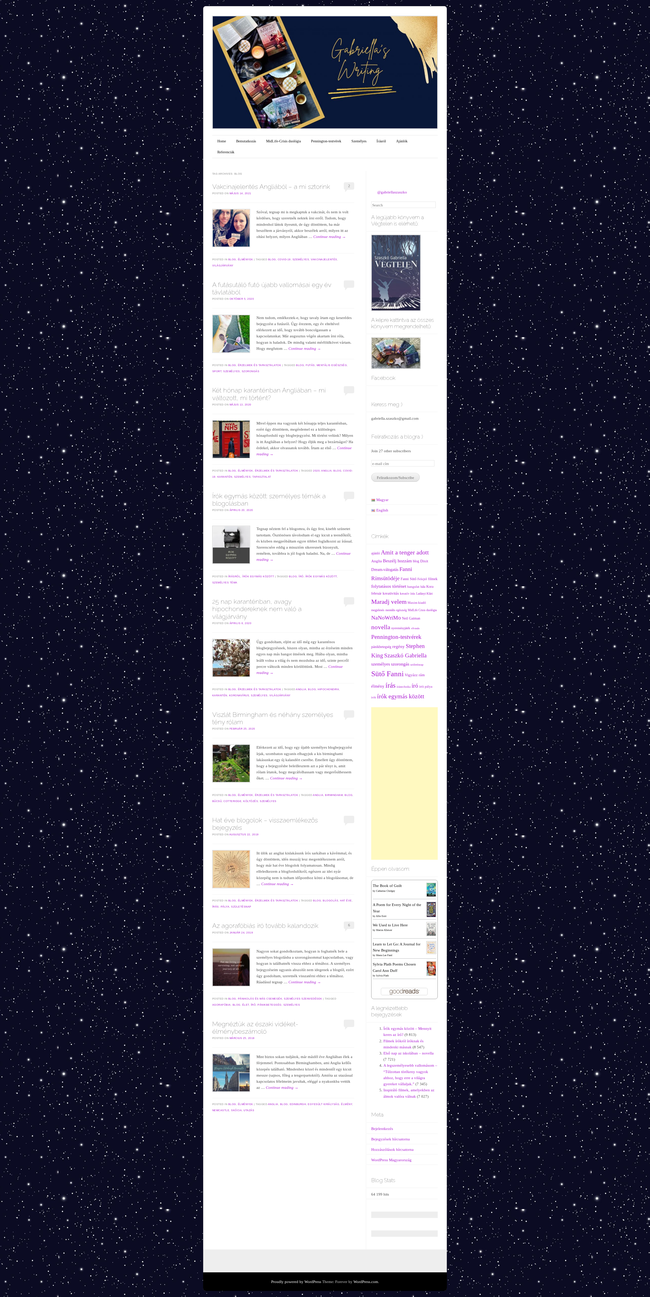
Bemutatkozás (246, 141)
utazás (248, 1110)
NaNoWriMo (386, 617)
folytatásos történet (388, 586)
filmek (432, 579)
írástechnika (404, 686)
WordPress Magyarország (391, 1160)
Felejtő (422, 579)
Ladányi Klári (424, 593)
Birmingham (334, 795)
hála (422, 587)
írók (373, 697)
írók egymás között (321, 576)
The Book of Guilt (387, 886)
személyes (300, 259)
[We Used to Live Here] (431, 929)
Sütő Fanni (387, 674)
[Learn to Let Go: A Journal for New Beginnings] (431, 947)
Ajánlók (402, 141)
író (301, 576)
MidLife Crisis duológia (422, 610)
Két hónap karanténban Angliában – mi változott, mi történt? (269, 393)
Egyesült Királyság (323, 1104)
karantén (224, 476)
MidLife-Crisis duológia (283, 141)
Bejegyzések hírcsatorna (390, 1139)
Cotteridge (232, 801)
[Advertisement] (404, 783)
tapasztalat (261, 476)
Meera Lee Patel (384, 955)
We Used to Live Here (390, 925)
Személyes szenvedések (303, 998)
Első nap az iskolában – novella (408, 1053)
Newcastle (221, 1110)
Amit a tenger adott (405, 552)
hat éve (346, 900)
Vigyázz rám (415, 675)
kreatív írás (407, 593)
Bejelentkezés (382, 1129)
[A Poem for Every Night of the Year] (431, 909)
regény (398, 646)
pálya (225, 906)
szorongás (250, 371)
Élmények (245, 259)
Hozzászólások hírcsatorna (392, 1150)
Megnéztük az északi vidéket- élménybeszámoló (255, 1027)
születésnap (241, 906)
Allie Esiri (381, 916)
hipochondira (328, 689)
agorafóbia (221, 1004)
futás (310, 365)
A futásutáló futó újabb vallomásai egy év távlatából (271, 288)
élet (245, 1004)
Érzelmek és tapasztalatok (259, 365)
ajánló (375, 553)
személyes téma (224, 582)
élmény (346, 1104)
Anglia (326, 470)
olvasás (415, 628)
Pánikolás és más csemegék (260, 998)
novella (380, 627)
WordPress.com (365, 1282)
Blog (232, 259)
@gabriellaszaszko (392, 192)
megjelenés (377, 610)
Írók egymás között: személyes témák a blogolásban (269, 499)
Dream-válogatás (384, 569)
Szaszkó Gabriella (405, 655)
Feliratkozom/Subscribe (395, 478)
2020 (316, 470)
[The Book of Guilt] (431, 889)
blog (272, 259)
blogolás (330, 900)
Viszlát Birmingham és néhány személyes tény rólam (272, 718)
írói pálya (425, 686)
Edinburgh (298, 1104)
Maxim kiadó (417, 603)
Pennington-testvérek (326, 141)
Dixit (424, 561)
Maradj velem (389, 601)
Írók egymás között (258, 576)
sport (217, 371)
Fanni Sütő (408, 579)
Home (221, 141)
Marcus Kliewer (384, 930)
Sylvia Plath (382, 975)
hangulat (413, 587)
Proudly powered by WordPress (296, 1282)
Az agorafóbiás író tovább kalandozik (265, 925)
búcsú (217, 801)
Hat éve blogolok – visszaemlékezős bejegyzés (265, 823)
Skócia (236, 1110)
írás (215, 906)
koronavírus (239, 695)
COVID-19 (284, 259)
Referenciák (225, 152)
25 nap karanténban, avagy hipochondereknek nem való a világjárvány (257, 609)
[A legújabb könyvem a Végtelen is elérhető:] (396, 272)
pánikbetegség (269, 1004)
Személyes (358, 141)
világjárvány (223, 265)
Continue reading (329, 237)
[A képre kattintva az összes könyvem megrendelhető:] (396, 353)
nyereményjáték (400, 628)
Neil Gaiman (411, 618)
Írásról (381, 141)
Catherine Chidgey (385, 890)
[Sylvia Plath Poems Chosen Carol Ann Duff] (431, 968)
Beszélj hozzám (397, 560)
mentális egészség (332, 365)
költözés (250, 801)
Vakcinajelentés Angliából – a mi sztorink (271, 186)
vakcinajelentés (324, 259)
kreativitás (391, 593)
